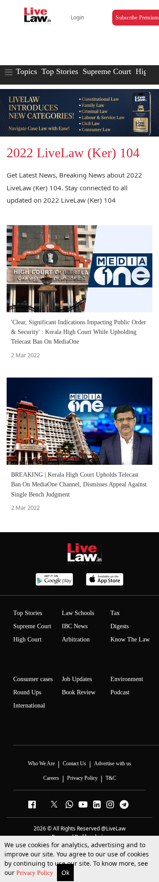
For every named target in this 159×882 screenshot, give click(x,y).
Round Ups (27, 692)
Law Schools (78, 613)
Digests (119, 626)
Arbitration (76, 639)
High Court (27, 639)
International (29, 705)
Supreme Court (107, 71)
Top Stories (60, 71)
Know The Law (130, 639)
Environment (126, 679)
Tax (115, 613)
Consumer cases (33, 679)
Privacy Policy (35, 873)
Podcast (119, 692)
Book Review (78, 692)
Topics (26, 71)
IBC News (74, 626)
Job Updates (77, 679)
